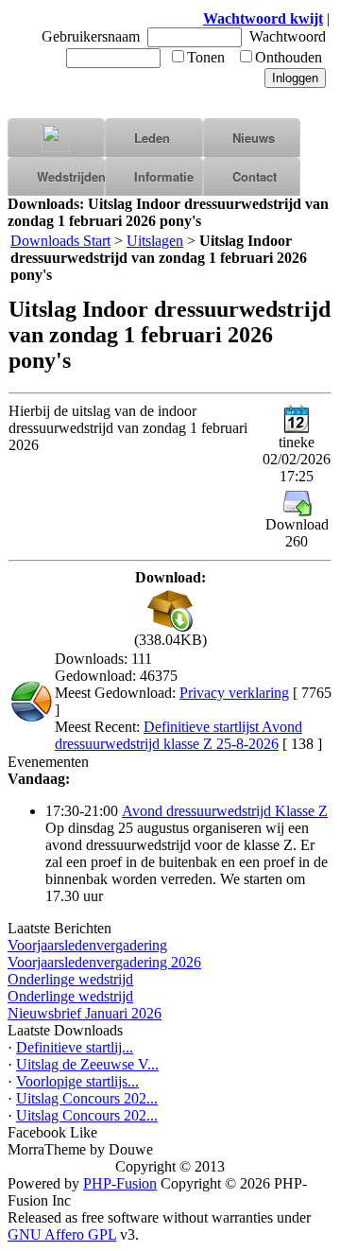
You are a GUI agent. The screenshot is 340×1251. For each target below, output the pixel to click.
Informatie (164, 176)
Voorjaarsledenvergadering (87, 945)
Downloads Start (60, 241)
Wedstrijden (71, 176)
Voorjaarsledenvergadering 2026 (104, 962)
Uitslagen (155, 241)
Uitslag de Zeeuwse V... (87, 1064)
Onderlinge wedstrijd (70, 979)
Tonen (206, 57)
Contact (254, 176)
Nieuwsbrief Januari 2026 (85, 1013)
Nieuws (253, 138)
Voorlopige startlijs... (77, 1081)
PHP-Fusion (120, 1183)
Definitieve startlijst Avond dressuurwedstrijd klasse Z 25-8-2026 (178, 735)
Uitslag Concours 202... (87, 1098)
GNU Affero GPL (62, 1234)
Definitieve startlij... (74, 1047)
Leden (152, 138)
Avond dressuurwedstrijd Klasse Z (225, 811)
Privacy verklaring (234, 693)
